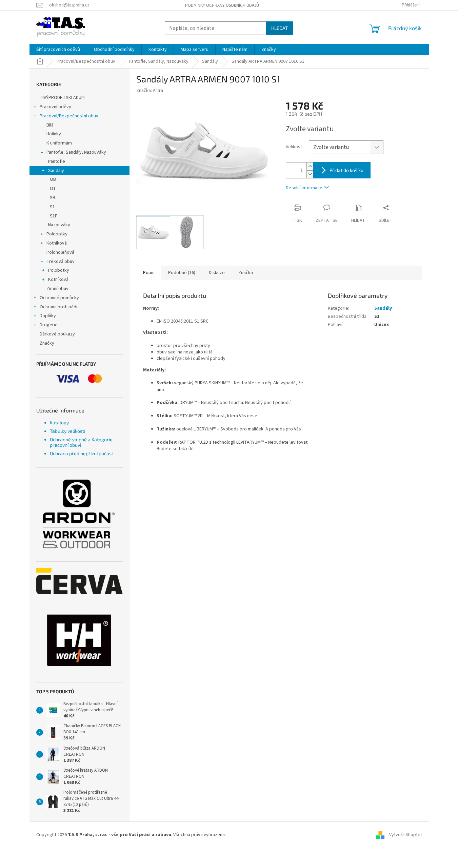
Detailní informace (304, 188)
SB (52, 197)
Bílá (50, 125)
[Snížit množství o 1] (309, 174)
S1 (52, 207)
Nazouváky (59, 224)
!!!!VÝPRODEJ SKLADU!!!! (62, 97)
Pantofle (56, 161)
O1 (53, 188)
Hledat (279, 28)
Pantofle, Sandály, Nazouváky (76, 152)
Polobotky (56, 234)
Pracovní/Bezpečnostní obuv (69, 116)
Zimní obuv (57, 288)
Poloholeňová (60, 252)
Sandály (56, 170)
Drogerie (49, 325)
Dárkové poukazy (57, 334)
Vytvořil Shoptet (405, 834)
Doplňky (48, 315)
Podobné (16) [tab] (181, 272)
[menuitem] (58, 49)
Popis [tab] (149, 272)
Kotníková (56, 243)
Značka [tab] (245, 272)
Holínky (53, 134)
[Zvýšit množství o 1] (309, 166)
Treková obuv (60, 261)
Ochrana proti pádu (59, 307)
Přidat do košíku (346, 170)
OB (53, 179)
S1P (54, 216)
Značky (47, 343)
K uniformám (59, 143)
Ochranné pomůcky (59, 297)
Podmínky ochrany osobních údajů (222, 5)
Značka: (149, 90)
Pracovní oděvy (55, 106)
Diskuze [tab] (217, 272)
